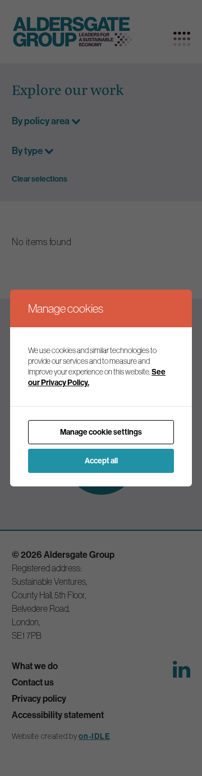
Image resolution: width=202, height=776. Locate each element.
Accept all (101, 460)
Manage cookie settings (101, 432)
